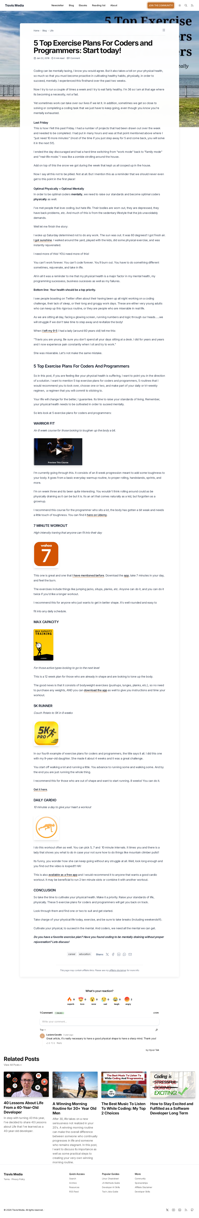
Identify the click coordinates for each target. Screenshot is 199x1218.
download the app (95, 690)
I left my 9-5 (49, 330)
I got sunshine (43, 240)
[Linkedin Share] (119, 954)
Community (140, 1178)
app (126, 575)
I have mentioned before (88, 575)
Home (36, 30)
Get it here (40, 789)
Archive (72, 1183)
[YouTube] (173, 1210)
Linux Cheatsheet (110, 1178)
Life (51, 30)
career (71, 954)
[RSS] (186, 1210)
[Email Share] (130, 954)
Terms (7, 1179)
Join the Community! (161, 5)
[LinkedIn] (180, 1210)
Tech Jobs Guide (110, 1191)
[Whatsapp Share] (124, 954)
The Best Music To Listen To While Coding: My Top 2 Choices (123, 1108)
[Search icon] (186, 5)
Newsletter (57, 5)
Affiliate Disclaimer (143, 1187)
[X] (167, 1210)
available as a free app (63, 874)
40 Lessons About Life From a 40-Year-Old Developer (23, 1107)
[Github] (192, 1210)
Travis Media (13, 1174)
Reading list (98, 5)
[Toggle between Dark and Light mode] (180, 5)
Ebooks (83, 5)
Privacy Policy (18, 1179)
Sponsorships (141, 1183)
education (84, 954)
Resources (74, 1187)
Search (72, 1178)
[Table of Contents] (163, 30)
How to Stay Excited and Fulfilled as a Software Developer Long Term (171, 1108)
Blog (71, 5)
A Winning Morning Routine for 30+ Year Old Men (74, 1108)
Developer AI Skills (111, 1187)
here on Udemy (97, 515)
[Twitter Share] (107, 954)
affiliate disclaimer (117, 970)
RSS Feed (74, 1191)
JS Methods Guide (111, 1183)
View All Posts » (13, 1064)
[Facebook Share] (113, 954)
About (113, 5)
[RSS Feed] (192, 5)
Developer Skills (142, 1191)
